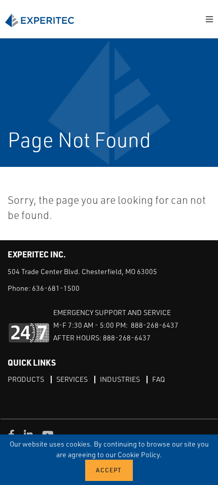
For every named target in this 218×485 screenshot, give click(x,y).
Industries (120, 379)
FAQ (158, 379)
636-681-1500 (56, 288)
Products (26, 379)
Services (72, 379)
